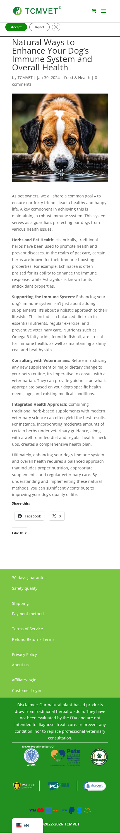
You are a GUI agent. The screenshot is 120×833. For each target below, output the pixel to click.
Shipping (20, 603)
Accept (16, 27)
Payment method (28, 613)
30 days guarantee (29, 577)
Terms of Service (27, 628)
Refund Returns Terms (33, 639)
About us (20, 664)
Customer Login (26, 690)
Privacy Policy (24, 654)
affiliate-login (24, 679)
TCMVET (25, 77)
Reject (39, 27)
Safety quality (24, 588)
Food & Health (77, 77)
